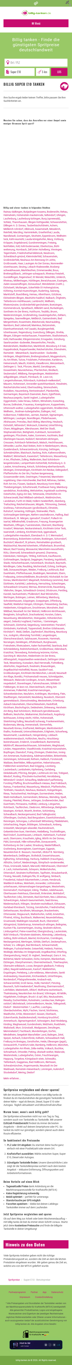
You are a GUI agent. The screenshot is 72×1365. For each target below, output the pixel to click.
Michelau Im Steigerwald (27, 951)
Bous (55, 270)
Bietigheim (28, 432)
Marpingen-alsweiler (26, 828)
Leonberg (50, 766)
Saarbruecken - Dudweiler (43, 352)
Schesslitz (50, 1058)
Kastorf (37, 969)
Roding (17, 776)
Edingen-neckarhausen (24, 335)
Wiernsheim (51, 972)
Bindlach (53, 370)
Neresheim (52, 573)
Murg (50, 239)
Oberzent (46, 525)
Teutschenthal (18, 793)
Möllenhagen (20, 280)
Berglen (32, 773)
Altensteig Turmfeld (29, 635)
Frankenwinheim (55, 721)
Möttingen (9, 418)
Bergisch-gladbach (44, 965)
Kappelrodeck (10, 349)
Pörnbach (33, 377)
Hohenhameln (20, 869)
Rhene (26, 800)
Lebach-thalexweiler (38, 266)
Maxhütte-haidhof (35, 297)
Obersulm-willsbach (14, 965)
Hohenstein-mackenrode (30, 215)
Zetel (60, 1034)
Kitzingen (38, 604)
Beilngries (61, 924)
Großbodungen (11, 673)
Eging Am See (24, 494)
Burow (6, 404)
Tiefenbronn (46, 456)
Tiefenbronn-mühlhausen (17, 301)
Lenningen (46, 1069)
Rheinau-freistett (55, 273)
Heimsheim (9, 215)
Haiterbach (49, 834)
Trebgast (63, 773)
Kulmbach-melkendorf (48, 380)
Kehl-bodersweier (30, 246)
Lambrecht (38, 301)
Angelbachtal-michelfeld (16, 669)
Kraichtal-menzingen (39, 690)
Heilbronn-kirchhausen (53, 611)
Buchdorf (8, 542)
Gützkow (56, 294)
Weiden (32, 569)
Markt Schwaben (23, 959)
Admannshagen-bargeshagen (34, 886)
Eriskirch (24, 741)
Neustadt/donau (12, 728)
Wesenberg (15, 662)
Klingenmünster (31, 339)
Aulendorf (58, 1069)
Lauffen (35, 1007)
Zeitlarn (61, 315)
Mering (22, 1072)
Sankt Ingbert (30, 397)
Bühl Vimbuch (11, 934)
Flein (62, 693)
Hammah (55, 638)
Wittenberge (47, 807)
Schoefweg (61, 731)
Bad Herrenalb (42, 662)
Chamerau (51, 552)
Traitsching (9, 504)
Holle (36, 983)
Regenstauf (25, 277)
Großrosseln (10, 263)
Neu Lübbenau (58, 896)
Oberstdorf (52, 921)
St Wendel (38, 277)
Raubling (27, 566)
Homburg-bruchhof (48, 1017)
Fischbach (25, 1031)
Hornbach (21, 249)
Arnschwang (19, 466)
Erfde (19, 1014)
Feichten (37, 621)
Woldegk (8, 951)
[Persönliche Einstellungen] (36, 3)
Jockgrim (13, 635)
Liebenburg (60, 934)
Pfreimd (7, 917)
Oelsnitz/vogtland (21, 621)
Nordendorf (9, 979)
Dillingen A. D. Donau (14, 225)
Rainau (7, 786)
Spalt (63, 797)
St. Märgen (23, 518)
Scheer (7, 945)
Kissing (7, 800)
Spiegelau (8, 318)
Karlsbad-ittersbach (14, 907)
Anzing (38, 927)
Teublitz (45, 311)
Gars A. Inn (60, 955)
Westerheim (58, 886)
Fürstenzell (56, 759)
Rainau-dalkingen (12, 211)
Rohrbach (8, 807)
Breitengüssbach (40, 356)
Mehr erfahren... (12, 1078)
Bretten (37, 810)
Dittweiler (8, 445)
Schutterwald (30, 487)
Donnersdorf (10, 890)
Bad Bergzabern (36, 817)
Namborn (8, 325)
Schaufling (30, 779)
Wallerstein (35, 459)
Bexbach (41, 790)
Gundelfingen (10, 277)
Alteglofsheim (22, 356)
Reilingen (8, 948)
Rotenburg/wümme (38, 652)
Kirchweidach (39, 976)
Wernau (33, 587)
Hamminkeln (30, 232)
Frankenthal (18, 786)
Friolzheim (31, 359)
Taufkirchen (21, 807)
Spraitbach (27, 308)
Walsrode (59, 1051)
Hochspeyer (24, 890)
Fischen (33, 1010)
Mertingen (26, 941)
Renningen (9, 821)
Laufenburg (9, 218)
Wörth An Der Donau (53, 838)
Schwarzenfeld (11, 983)
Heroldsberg (53, 776)
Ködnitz (31, 363)
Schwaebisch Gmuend (15, 587)
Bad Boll (41, 480)
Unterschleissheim (33, 731)
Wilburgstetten (34, 762)
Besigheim (9, 614)
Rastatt (44, 414)
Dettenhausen (11, 910)
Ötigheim (61, 297)
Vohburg (58, 239)
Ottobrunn (51, 590)
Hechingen (32, 793)
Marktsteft (9, 294)
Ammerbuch (10, 1020)
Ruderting (43, 290)
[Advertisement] (36, 166)
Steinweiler (42, 511)
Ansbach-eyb (44, 979)
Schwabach (45, 824)
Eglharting (9, 859)
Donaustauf (34, 284)
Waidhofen (9, 1014)
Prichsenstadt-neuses (35, 676)
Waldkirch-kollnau (13, 883)
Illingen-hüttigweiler (38, 222)
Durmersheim (46, 793)
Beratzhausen (48, 280)
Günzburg (59, 339)
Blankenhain (58, 959)
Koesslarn (28, 662)
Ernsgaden (47, 339)
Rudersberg (26, 755)
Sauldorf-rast (45, 669)
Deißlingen (24, 855)
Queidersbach (11, 449)
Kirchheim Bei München (33, 673)
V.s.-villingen (18, 945)
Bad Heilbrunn (36, 1062)
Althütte (7, 862)
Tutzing (30, 907)
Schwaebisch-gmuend (33, 552)
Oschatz (22, 817)
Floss (6, 866)
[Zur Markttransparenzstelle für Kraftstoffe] (36, 1333)
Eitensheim (60, 349)
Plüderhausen (48, 418)
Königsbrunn (24, 607)
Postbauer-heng (47, 487)
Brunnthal (59, 545)
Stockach (50, 562)
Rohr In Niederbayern (48, 445)
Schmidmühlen (11, 452)
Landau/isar (47, 1000)
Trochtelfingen (57, 831)
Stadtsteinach (59, 335)
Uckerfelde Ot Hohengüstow (43, 287)
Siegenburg (33, 624)
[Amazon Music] (50, 1345)
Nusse (34, 669)
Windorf (7, 776)
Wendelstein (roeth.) (53, 284)
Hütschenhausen (20, 562)
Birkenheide (60, 755)
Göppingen (29, 600)
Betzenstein (48, 325)
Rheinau (7, 280)
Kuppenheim (58, 404)
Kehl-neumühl (16, 239)
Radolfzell (51, 704)
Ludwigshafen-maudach (16, 535)
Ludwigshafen (26, 1055)
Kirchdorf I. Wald (12, 631)
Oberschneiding (28, 700)
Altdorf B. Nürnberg (53, 852)
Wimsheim (46, 401)
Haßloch (44, 759)
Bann (45, 394)
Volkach (49, 1048)
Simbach (55, 876)
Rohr (44, 452)
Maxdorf (19, 542)
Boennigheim (24, 848)
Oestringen (32, 476)
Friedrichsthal (56, 907)
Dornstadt (14, 841)
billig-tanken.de (23, 1360)
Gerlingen (61, 566)
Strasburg (38, 845)
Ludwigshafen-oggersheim (38, 408)
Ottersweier (9, 914)
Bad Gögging (37, 766)
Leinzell (51, 673)
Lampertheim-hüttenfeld (34, 463)
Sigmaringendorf (27, 1020)
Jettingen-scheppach (33, 273)
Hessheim (61, 383)
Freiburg (41, 569)
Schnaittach (10, 1051)
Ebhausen (59, 903)
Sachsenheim (19, 594)
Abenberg (60, 501)
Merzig (20, 724)
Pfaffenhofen (58, 786)
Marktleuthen (28, 270)
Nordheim (25, 910)
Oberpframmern (24, 962)
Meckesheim (44, 700)
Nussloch (49, 697)
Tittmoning (51, 504)
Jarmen (35, 414)
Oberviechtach (37, 686)
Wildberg (22, 373)
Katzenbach (37, 562)
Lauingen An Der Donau (37, 263)
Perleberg (22, 972)
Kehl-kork (42, 556)
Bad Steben (29, 445)
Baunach (8, 986)
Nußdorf (30, 439)
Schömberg (48, 810)
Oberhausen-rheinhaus (15, 893)
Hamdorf (45, 983)
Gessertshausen (51, 855)
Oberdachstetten (12, 1010)
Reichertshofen (45, 349)
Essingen (62, 280)
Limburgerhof (10, 931)
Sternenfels (45, 724)
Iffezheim (15, 459)
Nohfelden (9, 246)
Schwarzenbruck (29, 449)
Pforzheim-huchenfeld (34, 776)
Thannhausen (19, 222)
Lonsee (44, 879)
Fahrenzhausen (40, 683)
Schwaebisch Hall (54, 1038)
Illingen (7, 335)
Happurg (8, 1058)
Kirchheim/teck (34, 532)
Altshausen (9, 421)
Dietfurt (46, 941)
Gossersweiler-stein (14, 476)
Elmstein (53, 507)
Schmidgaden (55, 676)
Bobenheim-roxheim (30, 538)
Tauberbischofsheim (38, 225)
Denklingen (22, 642)
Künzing (43, 449)
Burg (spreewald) (50, 218)
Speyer (7, 1038)
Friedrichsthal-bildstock (29, 253)
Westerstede (10, 1055)
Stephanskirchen (12, 432)
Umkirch (60, 277)
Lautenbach (10, 769)
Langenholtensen (12, 380)
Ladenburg (31, 583)
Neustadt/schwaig (35, 721)
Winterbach (20, 456)
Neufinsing (40, 986)
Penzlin (51, 342)
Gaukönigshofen (47, 315)
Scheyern (34, 869)
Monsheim (52, 607)
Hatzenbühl (24, 697)
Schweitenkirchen (13, 693)
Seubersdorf (10, 373)
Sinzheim (36, 235)
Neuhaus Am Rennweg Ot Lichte (37, 259)
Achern (53, 225)
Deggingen (37, 559)
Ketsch (30, 466)
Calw (19, 566)
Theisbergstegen (12, 487)
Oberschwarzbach (13, 638)
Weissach (8, 679)
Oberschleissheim (35, 704)
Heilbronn (51, 1044)
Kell (18, 246)
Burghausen (50, 642)
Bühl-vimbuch (19, 938)
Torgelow (19, 1058)
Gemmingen (10, 759)
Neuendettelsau (54, 917)
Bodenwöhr (53, 211)
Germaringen (10, 394)
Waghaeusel (19, 1024)
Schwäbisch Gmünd (34, 590)
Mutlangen (21, 287)
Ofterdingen (9, 817)
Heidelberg (43, 831)
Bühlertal (8, 959)
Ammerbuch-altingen (43, 924)
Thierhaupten (60, 962)
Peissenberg (51, 604)
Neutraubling (53, 322)
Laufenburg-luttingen (28, 218)
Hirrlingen (8, 356)
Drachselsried (36, 614)
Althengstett (10, 659)
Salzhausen (30, 638)
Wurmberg (53, 693)
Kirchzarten (43, 938)
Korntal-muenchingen (25, 290)
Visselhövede (34, 748)
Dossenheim (10, 370)
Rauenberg (59, 587)
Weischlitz (49, 277)
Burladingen (56, 308)
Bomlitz (18, 676)
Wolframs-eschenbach (50, 989)
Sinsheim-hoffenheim (27, 872)
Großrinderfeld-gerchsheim (34, 304)
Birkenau (43, 797)
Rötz (6, 552)
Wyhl (25, 1010)
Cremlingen (56, 938)
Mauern (7, 383)
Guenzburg (39, 332)
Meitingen (40, 728)
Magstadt (34, 580)
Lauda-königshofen (35, 239)
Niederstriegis (29, 862)
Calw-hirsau (24, 401)
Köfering (8, 290)
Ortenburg (58, 700)
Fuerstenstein (33, 525)
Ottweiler (22, 1051)
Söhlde (37, 941)
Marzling (18, 232)
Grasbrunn (32, 521)
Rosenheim (25, 322)
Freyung (43, 521)
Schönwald (24, 759)
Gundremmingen (37, 242)
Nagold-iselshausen (21, 969)
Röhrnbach (29, 380)
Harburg (34, 859)
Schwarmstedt (50, 945)
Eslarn (58, 614)
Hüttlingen (34, 280)
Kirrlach (19, 810)
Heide (43, 1041)
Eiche (36, 959)
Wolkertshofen (48, 869)
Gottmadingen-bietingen (16, 514)
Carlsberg (49, 769)
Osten (38, 1055)
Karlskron (57, 359)
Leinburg (42, 804)
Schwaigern (43, 1020)
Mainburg (54, 597)
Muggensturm (58, 356)
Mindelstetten (25, 618)
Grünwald (15, 866)
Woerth (28, 810)
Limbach (37, 834)
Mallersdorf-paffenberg (50, 779)
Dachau (63, 604)
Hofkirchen (31, 738)
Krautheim (28, 838)
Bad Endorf (9, 834)
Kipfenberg (37, 769)
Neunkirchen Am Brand (31, 993)
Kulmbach (40, 432)
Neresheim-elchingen (47, 439)
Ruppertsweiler (27, 349)
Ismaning (19, 511)
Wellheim (49, 301)
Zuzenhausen (24, 834)
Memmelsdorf (11, 1031)
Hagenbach (22, 666)
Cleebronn (34, 807)
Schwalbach (10, 814)
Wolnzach (32, 425)
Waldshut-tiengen (22, 604)
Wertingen (9, 597)
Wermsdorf (57, 535)
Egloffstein (54, 394)
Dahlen (61, 480)
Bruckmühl (42, 576)
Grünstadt (27, 1027)
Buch (42, 921)
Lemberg (20, 532)
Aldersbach (60, 649)
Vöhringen (50, 993)
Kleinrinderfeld (34, 256)
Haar (20, 263)
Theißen (43, 890)
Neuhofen (19, 714)
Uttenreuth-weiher (13, 408)
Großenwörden (50, 800)
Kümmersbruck (11, 308)
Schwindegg (22, 859)
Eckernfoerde (10, 1017)
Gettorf (17, 862)
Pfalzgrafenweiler (26, 979)
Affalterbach (46, 545)
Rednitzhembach (29, 649)
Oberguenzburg (11, 955)
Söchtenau (52, 1010)
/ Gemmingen (50, 621)
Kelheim (40, 1038)
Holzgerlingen (54, 790)
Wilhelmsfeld (18, 521)
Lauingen (21, 418)
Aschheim (52, 435)
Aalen (31, 435)
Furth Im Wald (23, 501)
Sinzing (23, 266)
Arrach (41, 679)
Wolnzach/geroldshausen (45, 711)
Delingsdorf (61, 469)
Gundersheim (34, 1024)
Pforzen (27, 366)
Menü (37, 23)
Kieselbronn (42, 363)
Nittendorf (20, 425)
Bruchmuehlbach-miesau (36, 783)
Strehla (60, 332)
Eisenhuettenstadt (13, 328)
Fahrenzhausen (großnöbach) (31, 507)
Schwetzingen (11, 900)
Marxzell (34, 866)
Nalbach (50, 297)
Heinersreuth (10, 363)
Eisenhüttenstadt (55, 817)
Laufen (18, 445)
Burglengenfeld (46, 328)
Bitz (46, 996)
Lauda (55, 232)
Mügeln (40, 504)
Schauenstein (50, 256)
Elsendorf (21, 752)
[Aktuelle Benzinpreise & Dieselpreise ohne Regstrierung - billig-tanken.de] (36, 12)
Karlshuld (22, 628)
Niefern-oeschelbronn (42, 514)
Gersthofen (33, 1041)
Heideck (48, 948)
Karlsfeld (19, 583)
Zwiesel (62, 504)
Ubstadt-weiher (45, 1051)
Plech (52, 511)
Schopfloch (22, 614)
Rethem (35, 759)
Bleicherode (38, 322)
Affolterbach (35, 642)
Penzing (55, 983)
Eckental (43, 425)
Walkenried (39, 917)
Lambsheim (24, 769)
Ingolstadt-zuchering (55, 490)
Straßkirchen (61, 408)
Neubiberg (37, 697)
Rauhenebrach (46, 828)
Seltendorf (49, 215)
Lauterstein (60, 931)
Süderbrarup (24, 924)
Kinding (7, 1024)
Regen (22, 824)
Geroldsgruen (48, 366)
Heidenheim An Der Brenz (41, 655)
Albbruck (29, 229)
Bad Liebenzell (22, 325)
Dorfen (52, 1031)
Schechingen (58, 583)
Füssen (21, 483)
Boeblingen (39, 573)
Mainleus (36, 325)
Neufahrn (29, 693)
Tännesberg (20, 652)
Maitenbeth (22, 989)
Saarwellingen (22, 318)
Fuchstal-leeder (22, 948)
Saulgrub (25, 559)
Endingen (22, 996)
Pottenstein (44, 359)
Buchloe (59, 1048)
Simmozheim (50, 387)
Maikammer (31, 714)
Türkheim (8, 790)
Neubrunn (49, 253)
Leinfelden (9, 989)
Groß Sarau (27, 983)
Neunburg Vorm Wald (48, 483)
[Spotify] (46, 1345)
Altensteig (47, 934)
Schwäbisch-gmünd (14, 256)
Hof (54, 411)
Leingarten (54, 804)
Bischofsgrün (22, 707)
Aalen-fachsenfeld (41, 645)
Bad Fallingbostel (46, 814)
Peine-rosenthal (27, 931)
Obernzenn (16, 838)
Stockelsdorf (10, 1072)
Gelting (7, 938)
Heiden (59, 793)
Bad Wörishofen (49, 594)
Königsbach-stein (34, 1058)
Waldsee (8, 762)
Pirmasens (21, 804)
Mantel (32, 938)
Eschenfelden (20, 1000)
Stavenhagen (24, 683)
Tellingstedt (59, 1003)
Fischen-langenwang (42, 473)
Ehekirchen (51, 752)
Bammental (53, 741)
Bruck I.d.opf (35, 996)
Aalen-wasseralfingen (15, 284)
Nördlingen (9, 566)
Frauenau (28, 404)
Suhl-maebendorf (23, 986)
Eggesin (50, 848)
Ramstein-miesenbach (28, 1069)
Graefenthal (44, 232)
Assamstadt (41, 229)
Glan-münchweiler (26, 480)
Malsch (43, 442)
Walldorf (8, 456)
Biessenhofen (38, 342)
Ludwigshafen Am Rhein (16, 1048)
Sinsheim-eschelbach (42, 903)
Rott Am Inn (9, 483)
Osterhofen (9, 494)
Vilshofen (8, 590)
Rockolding (23, 490)
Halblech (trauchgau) (51, 859)
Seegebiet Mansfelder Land (31, 1034)
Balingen (52, 1034)
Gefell (48, 914)
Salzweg (54, 290)
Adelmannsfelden (43, 755)
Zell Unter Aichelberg (39, 249)
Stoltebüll (36, 855)
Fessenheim (44, 335)
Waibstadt (9, 1027)
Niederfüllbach (52, 845)
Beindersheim (10, 346)
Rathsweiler (15, 339)
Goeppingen (42, 600)
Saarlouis (57, 645)
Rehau (63, 211)
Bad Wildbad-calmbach (31, 497)
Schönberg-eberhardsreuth (50, 466)
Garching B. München (15, 655)
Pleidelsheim (61, 821)
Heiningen (22, 556)
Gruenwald (9, 921)
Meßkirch (36, 318)
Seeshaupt (47, 955)
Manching (46, 421)
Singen (18, 590)
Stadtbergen (10, 697)
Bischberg (49, 631)
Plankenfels (52, 390)
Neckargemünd (11, 941)
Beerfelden (19, 762)
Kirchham (8, 707)
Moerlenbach (10, 855)
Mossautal (31, 549)
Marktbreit (39, 346)
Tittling (32, 556)
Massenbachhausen (26, 745)
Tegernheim (9, 253)
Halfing (59, 514)
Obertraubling (34, 387)
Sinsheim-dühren (52, 927)
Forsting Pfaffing (12, 783)
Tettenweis (38, 494)
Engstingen (9, 972)
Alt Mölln (61, 993)
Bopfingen (9, 752)
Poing (30, 752)
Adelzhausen (56, 890)
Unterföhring (55, 425)
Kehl (5, 339)
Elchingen (8, 962)
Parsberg (49, 559)
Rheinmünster (11, 304)
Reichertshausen (26, 504)
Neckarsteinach (33, 528)
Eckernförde (28, 1038)
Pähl (5, 841)
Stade (6, 562)
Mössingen (37, 910)
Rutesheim (34, 1000)
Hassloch (20, 790)
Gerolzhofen (41, 907)
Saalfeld (7, 604)
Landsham (9, 501)
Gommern (40, 435)
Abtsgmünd (9, 924)
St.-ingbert (34, 955)
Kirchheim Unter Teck (54, 528)
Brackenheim (51, 910)
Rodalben (8, 390)
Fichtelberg (57, 662)
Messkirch (54, 229)
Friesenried (45, 476)
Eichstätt (8, 425)
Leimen (31, 597)
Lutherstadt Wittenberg (40, 821)
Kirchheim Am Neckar (42, 469)
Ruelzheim (59, 1024)
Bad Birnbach (33, 945)
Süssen (41, 1014)
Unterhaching (10, 824)
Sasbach (31, 483)
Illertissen (50, 1062)
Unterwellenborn (35, 1003)
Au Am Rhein (10, 359)
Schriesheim (44, 745)
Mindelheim (9, 1034)
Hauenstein (25, 976)
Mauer (6, 549)
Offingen (19, 525)
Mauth (22, 363)
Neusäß (16, 876)
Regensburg (25, 332)
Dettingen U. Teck (12, 366)
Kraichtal (8, 652)
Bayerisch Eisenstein (30, 394)
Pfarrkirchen (40, 370)
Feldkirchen (23, 414)
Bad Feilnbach (58, 783)
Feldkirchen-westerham (16, 766)
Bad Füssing (18, 549)
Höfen (36, 717)
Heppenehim (19, 748)
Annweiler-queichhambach (40, 383)
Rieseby (7, 1000)
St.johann (30, 542)
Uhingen (60, 215)
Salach (25, 866)
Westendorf (29, 1014)
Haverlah (36, 852)
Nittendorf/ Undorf (13, 779)
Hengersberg (40, 735)
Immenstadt (31, 724)
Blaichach (26, 452)
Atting (16, 917)
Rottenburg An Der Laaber (17, 845)
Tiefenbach (9, 1062)
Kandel (7, 594)
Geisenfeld (37, 948)
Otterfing (61, 951)
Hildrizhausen (48, 866)
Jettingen (36, 800)
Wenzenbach (57, 363)
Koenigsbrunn (42, 404)
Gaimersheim (49, 318)
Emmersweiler (44, 270)
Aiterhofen (9, 666)
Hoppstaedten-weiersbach (32, 659)
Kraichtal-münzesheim (54, 748)
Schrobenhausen (12, 600)
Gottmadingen (11, 559)
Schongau (21, 821)
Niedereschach (11, 903)
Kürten (54, 652)
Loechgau (46, 1007)
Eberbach (51, 1014)
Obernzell (15, 552)
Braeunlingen (48, 666)
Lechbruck (53, 569)
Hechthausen (55, 442)
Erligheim (49, 731)
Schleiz (7, 222)
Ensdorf (45, 518)
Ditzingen (8, 469)
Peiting (32, 1051)
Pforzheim (21, 435)
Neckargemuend (27, 814)
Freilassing (9, 576)
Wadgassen (40, 1027)
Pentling (62, 590)
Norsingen (9, 642)
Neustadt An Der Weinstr (26, 611)
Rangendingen (36, 373)
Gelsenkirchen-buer (13, 831)
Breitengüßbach (12, 273)
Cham (6, 428)
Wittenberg (42, 597)
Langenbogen (48, 635)
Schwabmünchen (12, 1065)
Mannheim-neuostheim (50, 549)
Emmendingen (22, 469)
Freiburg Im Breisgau (14, 1041)
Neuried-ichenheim (28, 545)
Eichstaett (9, 287)
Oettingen (54, 449)
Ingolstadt (60, 559)
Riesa (6, 793)
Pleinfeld (17, 800)
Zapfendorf (37, 631)
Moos (64, 445)
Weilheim (8, 411)
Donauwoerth (48, 841)
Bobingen (21, 597)
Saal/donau (51, 900)
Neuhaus (30, 790)
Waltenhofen (37, 914)
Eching (51, 566)
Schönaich (9, 624)
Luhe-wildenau (36, 972)
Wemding (54, 797)
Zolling (24, 459)
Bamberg (40, 1044)
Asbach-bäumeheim (14, 704)
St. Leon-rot (46, 377)
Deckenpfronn (58, 941)
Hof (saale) (30, 328)
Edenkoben (9, 556)
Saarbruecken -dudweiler (16, 342)
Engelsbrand (20, 242)
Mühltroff (8, 745)
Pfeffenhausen (24, 573)
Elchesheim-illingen (13, 297)
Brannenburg (10, 538)
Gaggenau (22, 1062)
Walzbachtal (10, 545)
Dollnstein (17, 404)
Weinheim (29, 883)
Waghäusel (58, 745)
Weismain (18, 528)
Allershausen (32, 428)
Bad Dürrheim (41, 896)
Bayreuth (61, 562)
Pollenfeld (21, 690)
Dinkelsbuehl (10, 773)
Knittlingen (41, 693)
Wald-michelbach (12, 797)
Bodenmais (9, 724)
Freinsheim (9, 645)
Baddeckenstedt (28, 1017)
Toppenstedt (35, 628)
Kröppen (8, 242)
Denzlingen (54, 1027)
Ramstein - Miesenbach (16, 352)
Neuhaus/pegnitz (12, 397)
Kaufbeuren (54, 556)
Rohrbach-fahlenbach (26, 442)
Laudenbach (25, 735)
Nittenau (51, 480)
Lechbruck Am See (47, 773)
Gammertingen (25, 927)
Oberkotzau (46, 246)
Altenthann (44, 294)
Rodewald (17, 731)
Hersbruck (54, 879)
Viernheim (30, 831)
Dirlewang (49, 707)
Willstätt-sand (41, 308)
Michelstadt (19, 1003)
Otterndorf (9, 872)
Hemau (33, 294)
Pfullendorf (34, 594)
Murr (18, 1027)
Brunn (54, 311)
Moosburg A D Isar (56, 346)
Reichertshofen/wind (14, 387)
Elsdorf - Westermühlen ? (16, 1007)
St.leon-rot (22, 686)
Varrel (42, 1010)
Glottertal (21, 624)
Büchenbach (46, 714)
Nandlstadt (9, 235)
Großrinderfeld (11, 259)
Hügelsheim (9, 996)
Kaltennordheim (56, 452)
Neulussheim (56, 996)
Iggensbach (50, 532)
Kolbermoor (9, 414)
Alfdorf (33, 989)
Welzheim (48, 1024)
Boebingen (47, 538)
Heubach (57, 421)
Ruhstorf (8, 511)
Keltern (35, 401)
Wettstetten (36, 490)
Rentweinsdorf (37, 390)
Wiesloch (45, 786)
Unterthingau (55, 976)
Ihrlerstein (46, 893)
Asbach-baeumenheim (32, 900)
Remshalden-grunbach (49, 542)
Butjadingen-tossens (34, 211)
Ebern (62, 573)
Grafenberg (9, 848)
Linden (7, 748)
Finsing (7, 876)
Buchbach (26, 917)
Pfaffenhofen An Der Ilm (16, 473)
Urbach (23, 377)
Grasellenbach (38, 741)
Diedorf (31, 1072)
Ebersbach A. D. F (40, 535)
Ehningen (39, 752)
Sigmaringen (56, 414)
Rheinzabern (23, 645)
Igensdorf (35, 518)
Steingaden (40, 618)
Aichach (16, 1038)
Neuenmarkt (10, 735)
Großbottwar (46, 649)
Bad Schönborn (22, 711)
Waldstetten (48, 969)
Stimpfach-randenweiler (51, 862)
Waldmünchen (53, 497)
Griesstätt (8, 828)
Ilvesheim (35, 666)
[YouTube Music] (54, 1345)
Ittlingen (25, 903)
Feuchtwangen (50, 1055)
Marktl (36, 366)
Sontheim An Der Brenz (15, 311)
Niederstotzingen (12, 315)
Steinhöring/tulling (13, 721)
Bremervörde (45, 587)
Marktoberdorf (20, 580)
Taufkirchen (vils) (12, 896)
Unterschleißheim (25, 576)
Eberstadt (34, 893)
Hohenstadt (46, 717)
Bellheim (8, 714)
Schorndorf (60, 538)
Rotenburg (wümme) (51, 580)
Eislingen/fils (29, 876)
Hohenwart (19, 383)
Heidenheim (9, 607)
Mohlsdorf (58, 893)
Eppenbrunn (48, 235)
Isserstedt (8, 532)
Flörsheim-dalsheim (30, 934)
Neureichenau (25, 370)
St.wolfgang (43, 876)
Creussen (8, 442)
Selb (5, 569)
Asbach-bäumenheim (27, 879)
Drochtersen (39, 607)
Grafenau (8, 507)
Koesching (58, 401)
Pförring (22, 773)
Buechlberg (22, 294)
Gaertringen (38, 848)
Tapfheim (45, 872)
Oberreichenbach (43, 962)
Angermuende (31, 1065)
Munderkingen (39, 1031)
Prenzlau (21, 421)
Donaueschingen (18, 569)
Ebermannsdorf (55, 986)
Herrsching (44, 583)
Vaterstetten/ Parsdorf (53, 624)
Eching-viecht (24, 717)
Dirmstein (28, 896)
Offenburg (55, 600)
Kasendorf (32, 456)
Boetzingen (56, 304)
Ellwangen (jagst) (57, 1041)
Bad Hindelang (59, 1020)
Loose (29, 965)
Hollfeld (32, 804)
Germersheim (30, 797)
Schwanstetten (58, 222)
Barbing (36, 452)
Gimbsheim (9, 628)
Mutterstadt (39, 566)
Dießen (26, 631)
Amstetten (58, 914)
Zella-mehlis (37, 1048)
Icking (35, 890)
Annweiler (40, 883)
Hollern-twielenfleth (43, 501)
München (63, 1044)
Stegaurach (23, 914)
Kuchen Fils (9, 927)
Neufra (42, 738)
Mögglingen (17, 428)
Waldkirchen (26, 346)
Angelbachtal (48, 951)
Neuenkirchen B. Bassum (17, 852)
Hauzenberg (21, 390)
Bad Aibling (33, 421)
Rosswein (43, 638)
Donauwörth (10, 1044)
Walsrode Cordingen (26, 679)
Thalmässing (10, 993)
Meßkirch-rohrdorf (13, 229)
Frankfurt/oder (26, 1044)
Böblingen (32, 824)
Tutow (21, 359)
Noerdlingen (33, 418)
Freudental (9, 879)
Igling (38, 838)
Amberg (57, 824)
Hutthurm (34, 311)
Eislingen (46, 411)
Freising (52, 242)
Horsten (49, 614)
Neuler (48, 1003)
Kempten (45, 959)
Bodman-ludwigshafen (27, 411)
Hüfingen (30, 511)
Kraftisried (28, 728)
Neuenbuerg (10, 618)
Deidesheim (37, 707)
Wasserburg (32, 786)
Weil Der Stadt (47, 428)
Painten (58, 948)
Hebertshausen (51, 762)
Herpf (24, 955)
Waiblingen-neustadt (27, 921)
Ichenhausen (10, 332)
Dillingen (50, 332)
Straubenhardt (59, 872)
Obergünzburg (45, 931)
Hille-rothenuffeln (30, 841)
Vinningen (56, 249)
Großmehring (30, 315)
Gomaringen (23, 235)
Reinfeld (7, 232)
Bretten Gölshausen (53, 628)
